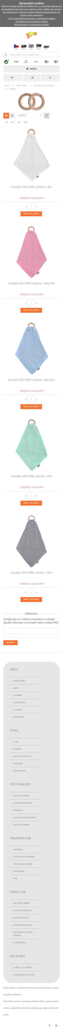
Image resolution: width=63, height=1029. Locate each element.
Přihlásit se (50, 77)
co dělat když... (20, 942)
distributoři (18, 763)
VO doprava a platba (22, 864)
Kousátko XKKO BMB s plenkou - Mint (31, 476)
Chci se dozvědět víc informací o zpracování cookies (31, 18)
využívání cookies (21, 825)
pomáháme (18, 717)
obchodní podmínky (22, 803)
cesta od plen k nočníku (24, 975)
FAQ (15, 878)
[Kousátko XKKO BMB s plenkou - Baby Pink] (32, 251)
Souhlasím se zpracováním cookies (31, 21)
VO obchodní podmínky (24, 857)
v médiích (17, 710)
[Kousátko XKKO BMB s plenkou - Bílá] (32, 155)
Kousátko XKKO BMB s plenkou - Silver (31, 572)
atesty (16, 688)
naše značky (19, 681)
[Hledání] (6, 54)
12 (6, 122)
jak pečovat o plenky (22, 925)
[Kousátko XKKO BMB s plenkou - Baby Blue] (32, 348)
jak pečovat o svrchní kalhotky (23, 933)
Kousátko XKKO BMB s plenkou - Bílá (31, 186)
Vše (25, 122)
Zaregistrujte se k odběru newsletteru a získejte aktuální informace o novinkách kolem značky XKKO (31, 621)
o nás (15, 742)
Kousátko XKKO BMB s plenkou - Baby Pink (31, 283)
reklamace (18, 810)
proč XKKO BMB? (21, 903)
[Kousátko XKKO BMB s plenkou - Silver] (32, 541)
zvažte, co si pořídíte (22, 967)
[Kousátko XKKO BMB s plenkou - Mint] (32, 444)
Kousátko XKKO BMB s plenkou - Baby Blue (31, 379)
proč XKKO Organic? (22, 910)
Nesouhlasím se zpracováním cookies (31, 24)
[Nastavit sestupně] (47, 116)
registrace (18, 849)
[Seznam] (12, 116)
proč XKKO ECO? (21, 918)
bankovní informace (22, 756)
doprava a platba (21, 796)
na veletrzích (19, 702)
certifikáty (17, 695)
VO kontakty (18, 871)
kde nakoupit (19, 771)
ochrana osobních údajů (24, 817)
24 (12, 122)
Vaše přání (14, 77)
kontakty (17, 749)
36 (19, 122)
